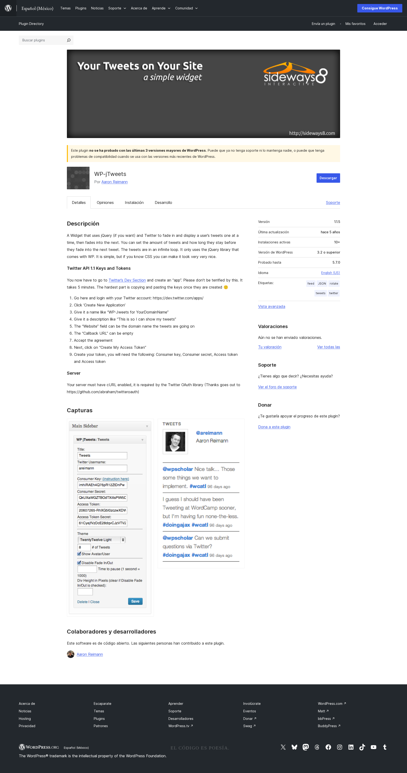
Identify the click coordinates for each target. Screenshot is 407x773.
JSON (322, 283)
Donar (250, 719)
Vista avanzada (271, 306)
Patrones (101, 726)
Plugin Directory (31, 24)
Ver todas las (328, 347)
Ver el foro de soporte (277, 387)
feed (311, 283)
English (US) (330, 273)
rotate (334, 283)
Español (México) (76, 747)
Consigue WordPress (380, 8)
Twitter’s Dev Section (127, 280)
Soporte (333, 202)
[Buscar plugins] (68, 40)
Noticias (25, 711)
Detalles (79, 202)
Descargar (328, 178)
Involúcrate (252, 704)
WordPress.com (332, 704)
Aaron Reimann (115, 181)
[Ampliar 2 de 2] (238, 425)
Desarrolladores (180, 719)
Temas (99, 711)
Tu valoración (269, 347)
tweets (321, 293)
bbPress (326, 719)
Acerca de (27, 704)
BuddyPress (329, 726)
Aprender (175, 704)
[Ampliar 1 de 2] (147, 425)
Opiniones (105, 202)
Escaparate (102, 704)
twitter (333, 293)
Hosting (25, 719)
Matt (323, 711)
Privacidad (27, 726)
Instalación (134, 202)
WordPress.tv (180, 726)
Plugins (99, 719)
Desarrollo (163, 202)
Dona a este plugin (274, 426)
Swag (249, 726)
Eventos (249, 711)
